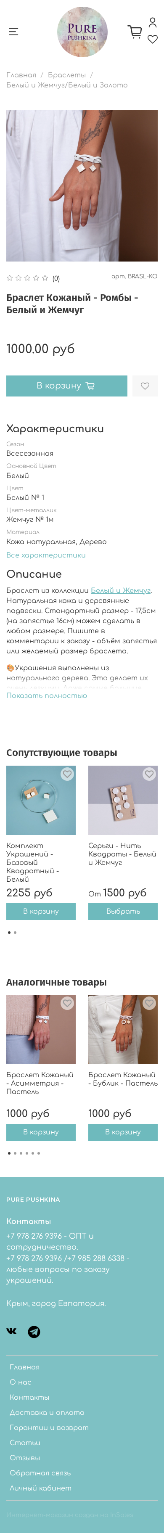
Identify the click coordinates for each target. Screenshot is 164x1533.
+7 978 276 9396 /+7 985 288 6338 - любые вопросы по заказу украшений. (68, 1269)
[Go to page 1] (9, 932)
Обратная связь (40, 1473)
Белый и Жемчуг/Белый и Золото (67, 85)
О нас (21, 1382)
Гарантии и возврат (49, 1428)
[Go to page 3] (21, 1153)
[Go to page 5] (33, 1153)
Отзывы (25, 1458)
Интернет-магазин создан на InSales (69, 1515)
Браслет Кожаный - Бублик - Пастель (123, 1079)
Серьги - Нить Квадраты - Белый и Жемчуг (122, 854)
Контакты (29, 1397)
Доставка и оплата (47, 1413)
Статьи (25, 1443)
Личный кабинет (40, 1488)
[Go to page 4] (27, 1153)
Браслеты (67, 75)
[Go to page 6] (38, 1153)
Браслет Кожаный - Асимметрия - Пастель (40, 1083)
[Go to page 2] (15, 932)
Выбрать (123, 911)
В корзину (41, 911)
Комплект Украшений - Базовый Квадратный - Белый (32, 862)
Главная (21, 75)
